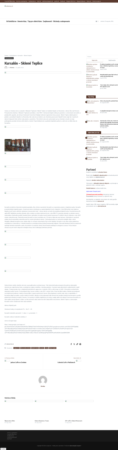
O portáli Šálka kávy (10, 1)
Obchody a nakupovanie (61, 21)
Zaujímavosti (47, 21)
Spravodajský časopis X (75, 445)
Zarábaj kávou (32, 1)
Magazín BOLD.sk (70, 1)
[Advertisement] (59, 37)
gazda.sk (56, 1)
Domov (6, 55)
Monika (12, 67)
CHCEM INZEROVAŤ (12, 437)
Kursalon (42, 348)
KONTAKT (9, 439)
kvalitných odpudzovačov (100, 175)
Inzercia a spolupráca (21, 1)
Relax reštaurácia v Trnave (42, 421)
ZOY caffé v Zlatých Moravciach (73, 421)
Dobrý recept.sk (96, 1)
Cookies (3, 449)
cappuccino (16, 348)
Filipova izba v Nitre (10, 421)
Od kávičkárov (11, 21)
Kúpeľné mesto (35, 348)
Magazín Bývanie (81, 1)
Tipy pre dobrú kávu (34, 21)
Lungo (46, 348)
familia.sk (62, 1)
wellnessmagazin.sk (47, 1)
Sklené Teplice (52, 348)
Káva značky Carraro (25, 348)
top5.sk (39, 1)
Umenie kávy (21, 21)
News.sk (89, 1)
